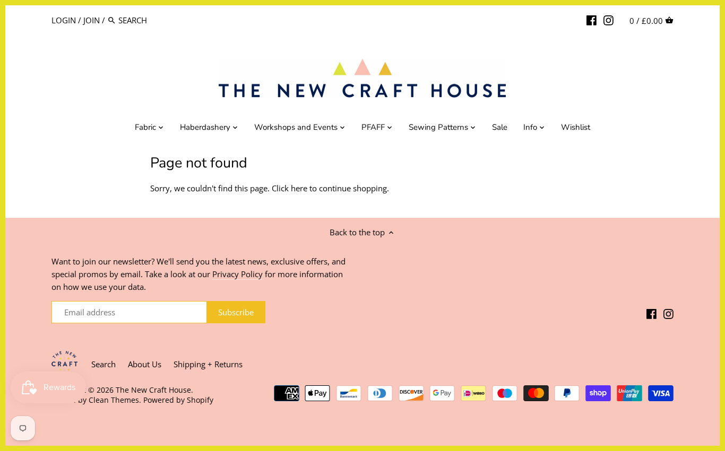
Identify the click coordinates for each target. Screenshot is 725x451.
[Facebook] (591, 20)
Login (63, 20)
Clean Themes (114, 400)
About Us (144, 364)
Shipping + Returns (208, 364)
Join (91, 20)
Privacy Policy (237, 274)
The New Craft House (153, 390)
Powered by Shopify (178, 400)
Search (103, 364)
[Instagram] (608, 20)
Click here (289, 188)
